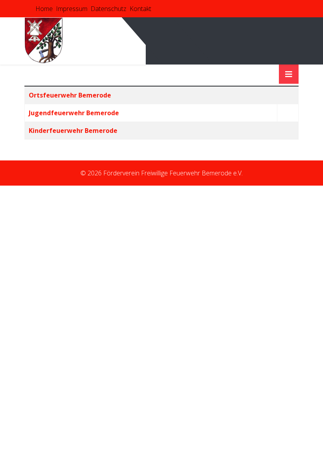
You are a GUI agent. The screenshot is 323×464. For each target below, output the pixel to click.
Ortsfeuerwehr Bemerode (70, 95)
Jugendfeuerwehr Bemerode (74, 113)
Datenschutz (108, 8)
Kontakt (140, 8)
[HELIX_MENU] (289, 74)
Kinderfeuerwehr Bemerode (73, 130)
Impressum (71, 8)
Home (44, 8)
